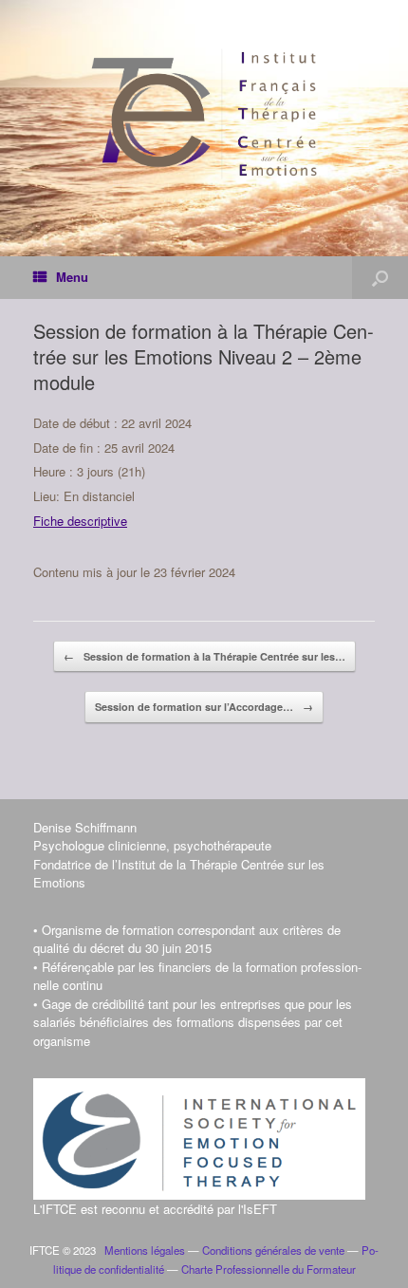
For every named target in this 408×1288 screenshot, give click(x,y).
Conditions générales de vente (273, 1250)
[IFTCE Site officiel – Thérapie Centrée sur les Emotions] (204, 114)
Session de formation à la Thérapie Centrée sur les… (204, 656)
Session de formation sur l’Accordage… (204, 707)
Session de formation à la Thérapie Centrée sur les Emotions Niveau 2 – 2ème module (203, 356)
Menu (72, 277)
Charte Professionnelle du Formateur (268, 1269)
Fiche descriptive (80, 521)
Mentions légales (142, 1250)
